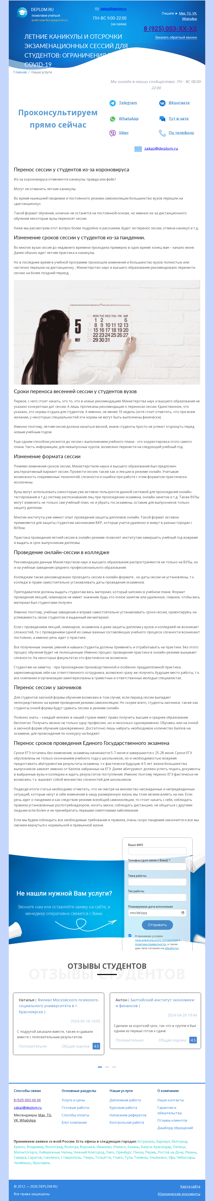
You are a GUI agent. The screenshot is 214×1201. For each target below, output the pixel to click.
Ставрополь (71, 1157)
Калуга (146, 1147)
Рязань (191, 1152)
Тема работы (137, 875)
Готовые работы (75, 1107)
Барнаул (163, 1141)
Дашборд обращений (175, 1128)
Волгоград (54, 1147)
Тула (128, 1157)
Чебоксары (185, 1157)
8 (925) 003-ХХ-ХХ (170, 28)
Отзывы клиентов (172, 1120)
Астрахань (146, 1141)
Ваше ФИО (135, 845)
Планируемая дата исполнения (150, 906)
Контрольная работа (127, 1122)
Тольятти (103, 1157)
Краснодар (162, 1147)
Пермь (150, 1152)
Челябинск (22, 1163)
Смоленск (51, 1157)
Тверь (88, 1157)
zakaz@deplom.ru (113, 9)
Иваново (104, 1147)
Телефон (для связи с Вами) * (149, 860)
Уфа (171, 1157)
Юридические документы (179, 1194)
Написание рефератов (128, 1115)
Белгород (179, 1141)
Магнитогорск (25, 1152)
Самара (20, 1157)
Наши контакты (170, 1100)
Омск (110, 1152)
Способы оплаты (75, 1115)
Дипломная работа (125, 1100)
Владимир (35, 1147)
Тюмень (141, 1157)
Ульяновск (158, 1157)
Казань (133, 1147)
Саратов (35, 1157)
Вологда (71, 1147)
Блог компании (74, 1122)
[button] (99, 1067)
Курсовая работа (123, 1107)
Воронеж (87, 1147)
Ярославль (41, 1163)
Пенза (138, 1152)
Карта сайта (190, 1186)
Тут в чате (179, 118)
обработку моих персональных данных (157, 950)
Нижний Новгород (89, 1152)
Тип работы (136, 891)
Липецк (179, 1147)
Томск (118, 1157)
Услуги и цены (73, 1100)
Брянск (19, 1147)
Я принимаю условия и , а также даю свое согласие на (157, 944)
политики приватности (150, 944)
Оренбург (124, 1152)
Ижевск (119, 1147)
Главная (20, 72)
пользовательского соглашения (156, 940)
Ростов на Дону (170, 1152)
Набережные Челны (55, 1152)
